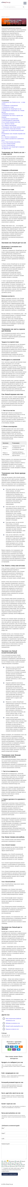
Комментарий (5, 1144)
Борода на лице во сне (12, 1029)
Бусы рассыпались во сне (11, 1113)
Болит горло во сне (9, 1104)
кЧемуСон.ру (6, 2)
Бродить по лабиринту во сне (12, 1062)
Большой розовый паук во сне (12, 1082)
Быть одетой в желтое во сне (12, 1093)
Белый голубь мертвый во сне (14, 1026)
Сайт (3, 1138)
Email (3, 1133)
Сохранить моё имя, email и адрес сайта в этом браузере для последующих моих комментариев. (13, 1169)
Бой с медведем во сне (10, 1073)
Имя (3, 1128)
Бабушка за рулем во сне (13, 1023)
